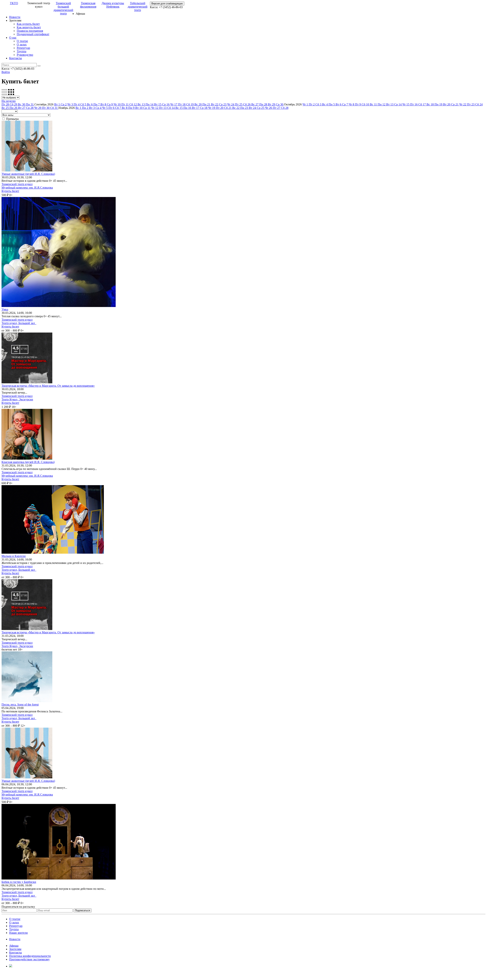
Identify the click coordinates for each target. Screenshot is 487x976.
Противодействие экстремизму (29, 959)
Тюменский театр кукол (17, 184)
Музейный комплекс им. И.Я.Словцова (27, 187)
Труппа (21, 51)
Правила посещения (30, 30)
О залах (22, 44)
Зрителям (15, 949)
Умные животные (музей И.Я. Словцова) (28, 173)
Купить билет (10, 191)
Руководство (25, 54)
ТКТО (14, 3)
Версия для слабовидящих (167, 3)
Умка (5, 309)
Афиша (13, 945)
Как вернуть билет (29, 27)
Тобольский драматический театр (137, 7)
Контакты (15, 58)
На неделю (9, 101)
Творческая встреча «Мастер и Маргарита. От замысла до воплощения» (48, 385)
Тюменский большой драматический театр (63, 8)
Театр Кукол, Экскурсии (17, 399)
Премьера (12, 118)
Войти (6, 72)
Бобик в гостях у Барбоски (19, 882)
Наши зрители (18, 932)
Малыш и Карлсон (14, 556)
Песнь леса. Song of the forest (20, 704)
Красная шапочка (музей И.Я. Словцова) (28, 462)
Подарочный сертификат (33, 34)
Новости (14, 17)
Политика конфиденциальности (30, 956)
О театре (22, 41)
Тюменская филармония (88, 5)
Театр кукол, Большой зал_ (19, 323)
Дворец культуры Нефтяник (113, 5)
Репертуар (23, 47)
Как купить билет (28, 24)
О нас (13, 37)
